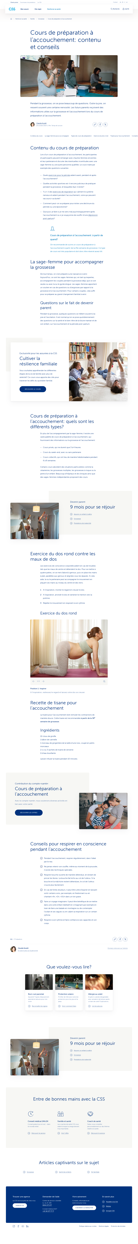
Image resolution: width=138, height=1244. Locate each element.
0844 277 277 (47, 1205)
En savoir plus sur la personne (28, 950)
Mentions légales (104, 1226)
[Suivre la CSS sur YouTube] (23, 1226)
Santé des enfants (65, 1172)
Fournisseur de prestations (27, 2)
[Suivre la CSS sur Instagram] (14, 1226)
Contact (115, 2)
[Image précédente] (34, 681)
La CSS (39, 2)
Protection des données (118, 1226)
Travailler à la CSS (112, 1202)
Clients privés (14, 2)
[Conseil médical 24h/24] (39, 1122)
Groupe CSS (110, 1211)
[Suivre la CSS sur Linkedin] (27, 1226)
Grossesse (77, 519)
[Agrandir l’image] (104, 681)
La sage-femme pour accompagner (57, 136)
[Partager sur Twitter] (105, 124)
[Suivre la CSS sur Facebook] (18, 1226)
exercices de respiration (63, 192)
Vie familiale (95, 1172)
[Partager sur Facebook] (100, 124)
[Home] (11, 19)
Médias (108, 1206)
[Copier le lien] (95, 124)
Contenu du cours (36, 136)
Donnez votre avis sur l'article (118, 948)
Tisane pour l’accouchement (120, 136)
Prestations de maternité (82, 523)
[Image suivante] (43, 681)
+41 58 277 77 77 (48, 1211)
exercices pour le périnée (59, 175)
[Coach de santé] (99, 1122)
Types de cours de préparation (81, 136)
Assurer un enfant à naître (83, 514)
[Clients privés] (12, 9)
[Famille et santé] (69, 1122)
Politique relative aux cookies (88, 1226)
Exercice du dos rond (101, 136)
